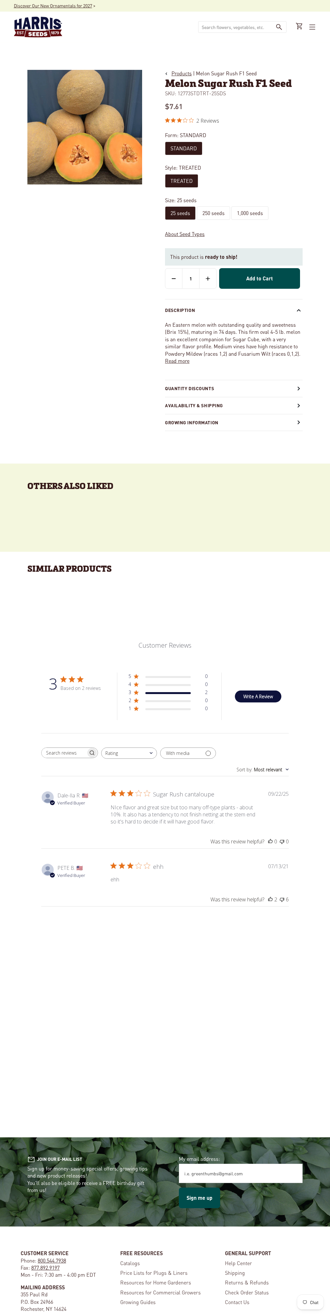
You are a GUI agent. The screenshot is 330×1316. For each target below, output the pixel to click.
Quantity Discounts (189, 388)
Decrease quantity (173, 278)
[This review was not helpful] (282, 899)
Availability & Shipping (194, 405)
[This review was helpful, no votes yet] (270, 841)
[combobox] (235, 27)
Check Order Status (247, 1292)
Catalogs (130, 1263)
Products (181, 73)
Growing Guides (138, 1302)
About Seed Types (185, 233)
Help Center (238, 1263)
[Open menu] (311, 27)
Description (180, 310)
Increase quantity (208, 278)
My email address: (199, 1158)
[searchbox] (64, 753)
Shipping (235, 1272)
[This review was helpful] (270, 899)
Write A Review (258, 696)
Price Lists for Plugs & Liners (154, 1272)
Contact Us (237, 1302)
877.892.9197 (45, 1267)
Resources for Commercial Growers (160, 1292)
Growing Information (191, 422)
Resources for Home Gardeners (155, 1282)
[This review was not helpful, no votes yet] (282, 841)
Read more (177, 360)
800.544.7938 (52, 1260)
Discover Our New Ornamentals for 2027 (53, 5)
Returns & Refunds (247, 1282)
